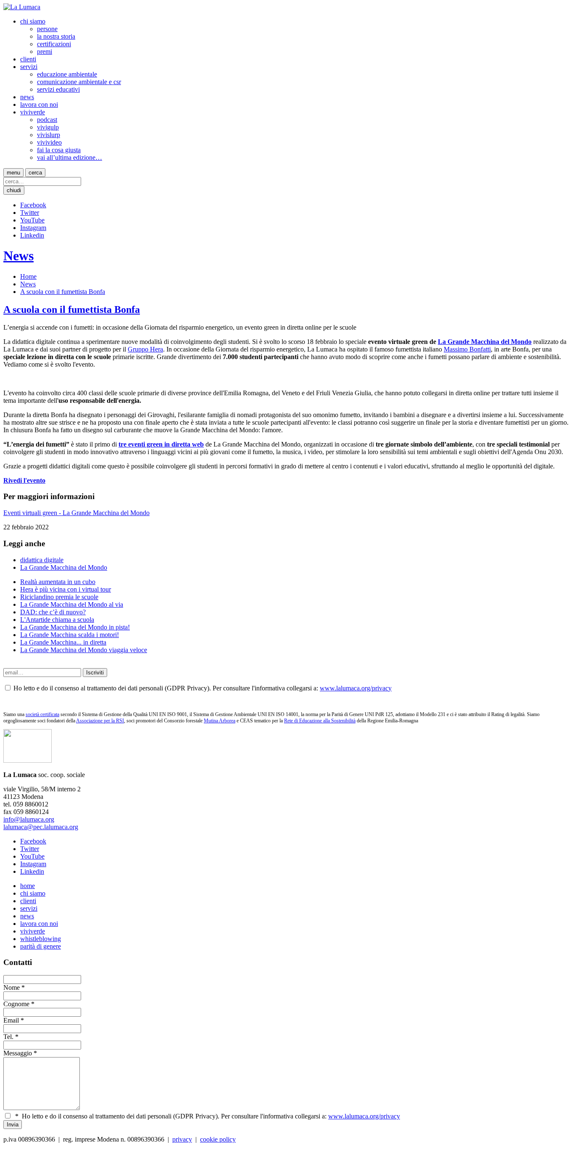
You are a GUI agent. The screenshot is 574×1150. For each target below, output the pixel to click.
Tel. (8, 1036)
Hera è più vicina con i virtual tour (65, 589)
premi (44, 51)
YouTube (32, 220)
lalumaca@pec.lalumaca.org (40, 826)
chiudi (14, 190)
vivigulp (48, 127)
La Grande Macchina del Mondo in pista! (75, 627)
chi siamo (32, 21)
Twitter (29, 212)
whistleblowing (40, 938)
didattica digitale (41, 559)
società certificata (42, 714)
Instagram (33, 227)
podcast (47, 119)
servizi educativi (58, 89)
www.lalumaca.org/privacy (356, 688)
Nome (11, 987)
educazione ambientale (67, 74)
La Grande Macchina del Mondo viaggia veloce (83, 649)
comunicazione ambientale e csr (79, 81)
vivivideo (49, 142)
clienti (28, 59)
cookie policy (218, 1139)
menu (13, 172)
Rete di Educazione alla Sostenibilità (319, 721)
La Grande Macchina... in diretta (63, 642)
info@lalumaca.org (28, 819)
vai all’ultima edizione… (69, 157)
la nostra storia (56, 36)
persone (47, 28)
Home (28, 276)
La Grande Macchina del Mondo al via (71, 604)
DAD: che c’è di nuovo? (53, 612)
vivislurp (48, 134)
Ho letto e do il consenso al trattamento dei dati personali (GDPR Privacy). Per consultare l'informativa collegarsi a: (207, 1116)
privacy (182, 1139)
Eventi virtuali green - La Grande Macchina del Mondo (76, 512)
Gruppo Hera (145, 349)
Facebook (33, 205)
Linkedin (32, 235)
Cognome (16, 1003)
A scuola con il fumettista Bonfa (62, 291)
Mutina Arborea (219, 721)
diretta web (187, 444)
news (27, 96)
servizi (28, 66)
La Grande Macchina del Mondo (485, 341)
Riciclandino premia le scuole (59, 596)
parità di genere (40, 946)
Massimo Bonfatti (467, 349)
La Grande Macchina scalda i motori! (69, 634)
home (27, 885)
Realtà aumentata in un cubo (57, 581)
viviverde (32, 112)
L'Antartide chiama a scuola (57, 619)
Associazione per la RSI (100, 721)
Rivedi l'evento (24, 480)
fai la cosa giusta (59, 149)
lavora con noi (39, 104)
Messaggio (17, 1053)
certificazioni (54, 44)
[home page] (21, 7)
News (18, 255)
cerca (35, 172)
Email (11, 1020)
